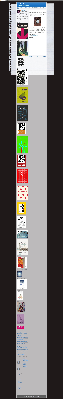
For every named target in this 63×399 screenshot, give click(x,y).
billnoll (33, 396)
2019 (18, 363)
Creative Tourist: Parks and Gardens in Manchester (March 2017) (21, 348)
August (19, 374)
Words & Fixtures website (20, 7)
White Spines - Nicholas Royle (24, 363)
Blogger (38, 396)
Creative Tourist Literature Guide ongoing (21, 346)
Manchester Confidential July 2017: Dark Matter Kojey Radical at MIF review (22, 339)
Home (37, 56)
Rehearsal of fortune (20, 385)
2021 (18, 361)
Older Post (44, 56)
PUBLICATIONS (25, 7)
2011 (18, 370)
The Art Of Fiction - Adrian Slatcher (25, 362)
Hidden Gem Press (31, 28)
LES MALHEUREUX (36, 7)
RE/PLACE (32, 7)
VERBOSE (44, 7)
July (19, 375)
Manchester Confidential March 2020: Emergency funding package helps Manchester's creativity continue (22, 332)
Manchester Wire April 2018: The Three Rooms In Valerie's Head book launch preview (22, 337)
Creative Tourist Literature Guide (24, 358)
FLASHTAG (41, 7)
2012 (18, 369)
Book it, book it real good (20, 382)
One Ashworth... (20, 387)
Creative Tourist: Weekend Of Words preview (22, 347)
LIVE (29, 7)
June (19, 376)
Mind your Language (20, 379)
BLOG (18, 8)
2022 (18, 360)
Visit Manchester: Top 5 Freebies (20, 354)
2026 (18, 357)
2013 (18, 368)
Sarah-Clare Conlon (23, 10)
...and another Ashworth (20, 386)
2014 (18, 367)
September (20, 373)
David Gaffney (24, 364)
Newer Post (30, 56)
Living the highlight (20, 388)
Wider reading (20, 381)
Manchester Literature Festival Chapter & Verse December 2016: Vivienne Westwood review (22, 341)
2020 (18, 362)
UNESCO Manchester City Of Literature (25, 359)
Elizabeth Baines (25, 366)
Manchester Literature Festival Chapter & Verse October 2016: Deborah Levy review (22, 343)
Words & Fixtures (22, 4)
